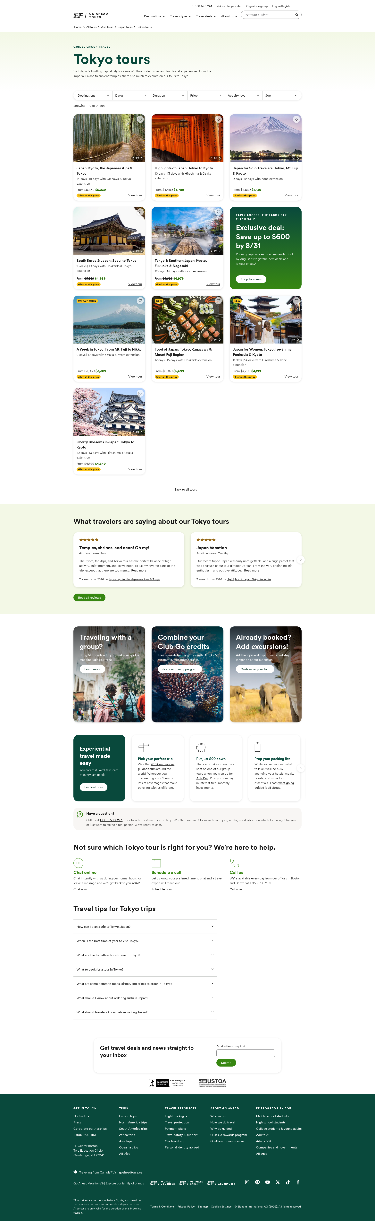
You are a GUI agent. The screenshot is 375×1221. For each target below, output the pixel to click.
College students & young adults (279, 1128)
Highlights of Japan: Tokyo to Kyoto (249, 579)
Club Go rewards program (228, 1135)
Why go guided (221, 1128)
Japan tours (125, 27)
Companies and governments (276, 1147)
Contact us (81, 1116)
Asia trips (125, 1141)
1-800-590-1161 (111, 820)
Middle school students (272, 1116)
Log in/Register (281, 6)
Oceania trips (128, 1147)
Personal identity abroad (182, 1147)
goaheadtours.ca (130, 1172)
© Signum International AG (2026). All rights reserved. (268, 1206)
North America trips (133, 1122)
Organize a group (257, 6)
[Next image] (142, 158)
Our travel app (175, 1141)
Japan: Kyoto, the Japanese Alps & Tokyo (134, 579)
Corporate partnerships (90, 1128)
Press (77, 1122)
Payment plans (175, 1128)
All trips (124, 1153)
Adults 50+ (263, 1141)
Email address (230, 1046)
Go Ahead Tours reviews (227, 1141)
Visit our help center (229, 6)
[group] (128, 560)
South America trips (133, 1128)
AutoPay (202, 778)
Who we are (218, 1116)
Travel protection (177, 1122)
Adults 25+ (263, 1135)
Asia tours (107, 27)
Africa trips (127, 1135)
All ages (261, 1153)
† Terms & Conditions (161, 1206)
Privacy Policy (186, 1206)
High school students (271, 1122)
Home (78, 27)
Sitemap (203, 1206)
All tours (91, 27)
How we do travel (222, 1122)
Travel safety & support (181, 1135)
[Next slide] (301, 560)
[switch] (140, 119)
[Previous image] (133, 158)
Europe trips (128, 1116)
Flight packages (176, 1116)
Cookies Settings (221, 1206)
